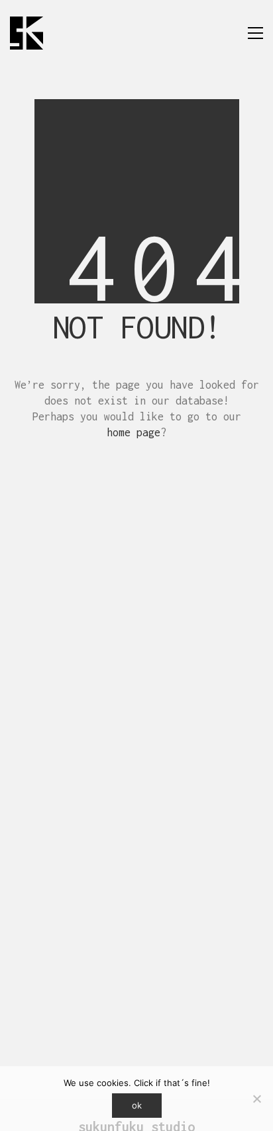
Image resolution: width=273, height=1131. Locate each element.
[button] (255, 33)
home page (133, 432)
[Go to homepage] (26, 33)
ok (137, 1105)
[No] (256, 1098)
